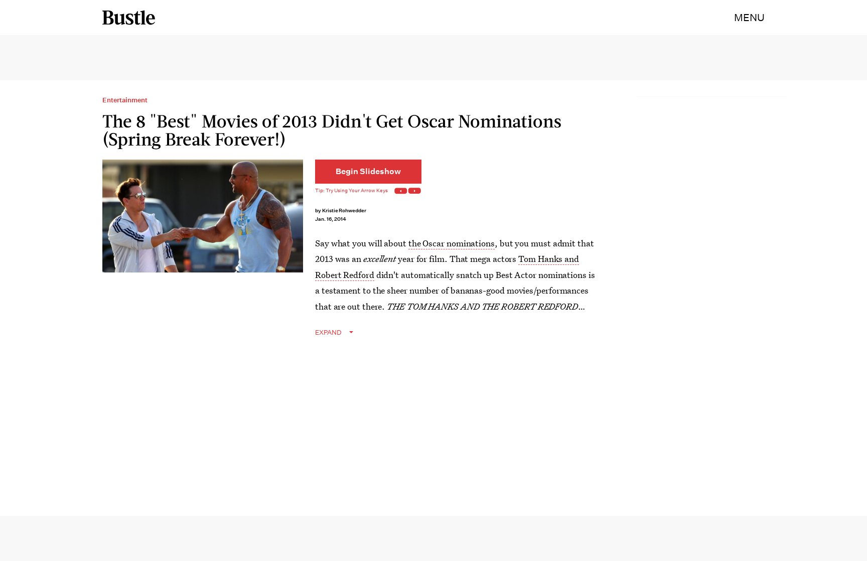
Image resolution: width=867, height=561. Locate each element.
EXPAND (328, 332)
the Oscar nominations (451, 243)
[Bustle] (128, 17)
